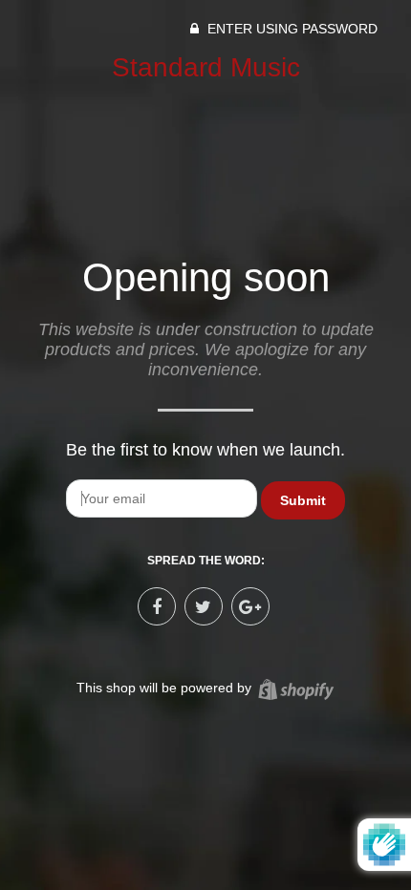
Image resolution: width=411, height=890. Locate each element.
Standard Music (206, 67)
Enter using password (291, 28)
